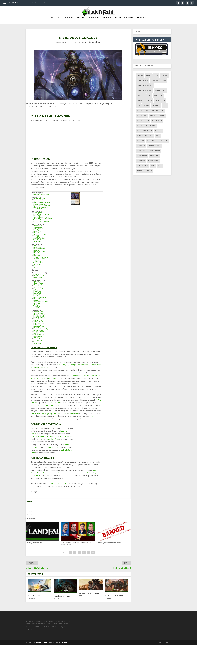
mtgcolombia (154, 146)
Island (36, 325)
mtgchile (141, 146)
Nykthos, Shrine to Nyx (41, 329)
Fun (138, 106)
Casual (140, 76)
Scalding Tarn (38, 333)
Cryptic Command (39, 286)
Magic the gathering (146, 126)
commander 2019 (158, 81)
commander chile (144, 86)
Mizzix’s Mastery (39, 251)
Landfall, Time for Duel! (34, 543)
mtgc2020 (151, 141)
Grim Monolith (38, 229)
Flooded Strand (38, 320)
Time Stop (36, 306)
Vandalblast (37, 264)
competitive (160, 91)
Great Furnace (38, 322)
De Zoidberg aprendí (62, 596)
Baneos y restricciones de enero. (109, 543)
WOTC (149, 171)
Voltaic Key (37, 241)
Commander (142, 81)
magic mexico (143, 121)
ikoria (146, 106)
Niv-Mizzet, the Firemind (41, 206)
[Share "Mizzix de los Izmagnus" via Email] (88, 552)
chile (156, 76)
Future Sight (37, 274)
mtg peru (154, 156)
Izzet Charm (37, 296)
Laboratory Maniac (39, 204)
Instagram (128, 17)
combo (164, 76)
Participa (80, 17)
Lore (165, 106)
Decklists (68, 17)
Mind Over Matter (39, 276)
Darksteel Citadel (39, 316)
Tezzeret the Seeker (40, 220)
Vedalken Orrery (39, 240)
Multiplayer (142, 166)
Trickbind (36, 307)
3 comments (75, 120)
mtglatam (141, 151)
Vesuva (35, 342)
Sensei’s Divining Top (40, 234)
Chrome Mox (37, 226)
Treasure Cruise (38, 263)
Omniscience (35, 475)
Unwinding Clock (39, 239)
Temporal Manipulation (41, 257)
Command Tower (39, 314)
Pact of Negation (93, 473)
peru (153, 166)
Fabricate (36, 250)
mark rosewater (144, 131)
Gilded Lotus (37, 227)
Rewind (36, 300)
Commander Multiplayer (91, 42)
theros (140, 171)
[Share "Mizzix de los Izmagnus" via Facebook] (70, 552)
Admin (66, 42)
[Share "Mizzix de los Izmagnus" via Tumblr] (79, 552)
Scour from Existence (40, 302)
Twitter (117, 17)
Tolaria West (37, 340)
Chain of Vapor (38, 283)
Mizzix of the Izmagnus (41, 194)
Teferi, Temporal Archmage (42, 218)
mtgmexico (142, 156)
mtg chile (163, 141)
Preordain (36, 256)
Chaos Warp (37, 284)
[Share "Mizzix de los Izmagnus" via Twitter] (75, 552)
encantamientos (144, 101)
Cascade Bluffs (38, 313)
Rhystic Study (37, 277)
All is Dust (36, 246)
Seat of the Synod (39, 335)
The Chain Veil (38, 237)
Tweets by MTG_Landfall (143, 65)
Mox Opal (36, 233)
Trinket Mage (37, 208)
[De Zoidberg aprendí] (65, 586)
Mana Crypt (43, 473)
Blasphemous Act (39, 247)
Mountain (36, 327)
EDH (149, 96)
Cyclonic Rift (37, 287)
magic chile (142, 116)
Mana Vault (37, 231)
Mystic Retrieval (38, 253)
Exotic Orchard (38, 319)
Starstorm (36, 303)
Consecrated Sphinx (40, 198)
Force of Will (37, 294)
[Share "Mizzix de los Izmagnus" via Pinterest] (84, 552)
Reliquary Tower (38, 332)
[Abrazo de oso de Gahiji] (91, 584)
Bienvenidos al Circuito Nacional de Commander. (35, 3)
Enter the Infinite (39, 249)
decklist (140, 96)
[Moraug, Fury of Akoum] (116, 585)
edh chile (158, 96)
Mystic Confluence (39, 297)
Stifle (35, 304)
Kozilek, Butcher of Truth (41, 203)
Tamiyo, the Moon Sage (41, 217)
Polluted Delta (38, 330)
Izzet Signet (37, 230)
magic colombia (157, 116)
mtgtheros (153, 161)
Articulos (55, 17)
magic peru (157, 121)
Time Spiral (37, 260)
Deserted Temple (39, 317)
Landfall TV (141, 17)
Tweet (29, 511)
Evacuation (37, 292)
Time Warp (37, 261)
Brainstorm (37, 282)
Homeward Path (38, 323)
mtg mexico (155, 151)
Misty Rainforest (38, 326)
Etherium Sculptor (39, 200)
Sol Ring (36, 236)
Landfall (156, 106)
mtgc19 (140, 141)
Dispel (35, 290)
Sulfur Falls (37, 339)
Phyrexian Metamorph (41, 207)
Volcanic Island (53, 473)
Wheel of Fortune (39, 266)
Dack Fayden (37, 213)
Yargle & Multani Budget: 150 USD (113, 192)
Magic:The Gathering (154, 111)
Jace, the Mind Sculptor (41, 214)
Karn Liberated (38, 216)
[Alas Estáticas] (39, 585)
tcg (160, 166)
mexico (158, 131)
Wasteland (37, 343)
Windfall (36, 267)
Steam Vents (37, 336)
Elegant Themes (41, 642)
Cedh (148, 76)
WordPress (62, 642)
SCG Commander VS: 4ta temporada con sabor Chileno (76, 544)
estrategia (160, 101)
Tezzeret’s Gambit (39, 259)
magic (139, 111)
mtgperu (141, 161)
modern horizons (145, 136)
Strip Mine (36, 337)
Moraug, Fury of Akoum (115, 595)
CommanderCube (144, 91)
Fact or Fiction (38, 293)
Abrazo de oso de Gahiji (89, 593)
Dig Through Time (39, 289)
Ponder (36, 254)
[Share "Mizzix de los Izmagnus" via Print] (93, 552)
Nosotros (93, 17)
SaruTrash (110, 239)
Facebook (107, 17)
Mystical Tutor (38, 299)
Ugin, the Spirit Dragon (41, 221)
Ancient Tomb (38, 312)
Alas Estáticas (34, 595)
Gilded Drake (37, 201)
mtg (158, 136)
